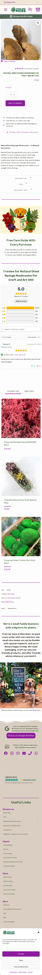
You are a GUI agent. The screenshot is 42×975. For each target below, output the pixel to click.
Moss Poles (8, 877)
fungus (12, 598)
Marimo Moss (8, 881)
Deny (21, 960)
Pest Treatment (9, 922)
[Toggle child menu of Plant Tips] (37, 813)
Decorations (11, 594)
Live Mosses (8, 885)
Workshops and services (12, 821)
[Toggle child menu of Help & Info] (21, 2)
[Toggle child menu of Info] (37, 817)
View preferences (21, 967)
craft (8, 598)
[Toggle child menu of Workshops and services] (37, 821)
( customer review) (31, 69)
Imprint (30, 972)
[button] (38, 932)
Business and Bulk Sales (12, 826)
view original (19, 355)
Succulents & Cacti (10, 857)
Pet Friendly (8, 853)
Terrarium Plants (9, 866)
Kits (5, 917)
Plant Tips (7, 813)
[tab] (13, 391)
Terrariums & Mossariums (12, 909)
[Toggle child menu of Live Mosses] (37, 885)
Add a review (21, 301)
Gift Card (7, 905)
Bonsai (6, 849)
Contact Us (7, 830)
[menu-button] (5, 9)
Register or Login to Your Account (16, 834)
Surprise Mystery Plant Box (13, 862)
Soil (5, 913)
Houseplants (8, 845)
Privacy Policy (22, 972)
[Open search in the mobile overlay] (31, 10)
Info (5, 817)
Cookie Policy (13, 972)
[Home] (7, 132)
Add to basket (15, 103)
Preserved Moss (9, 894)
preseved (17, 598)
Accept (21, 954)
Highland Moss (9, 602)
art (6, 598)
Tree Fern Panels (9, 890)
